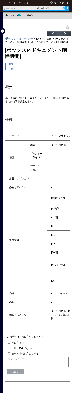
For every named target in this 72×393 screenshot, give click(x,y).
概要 (11, 64)
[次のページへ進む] (65, 34)
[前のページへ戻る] (53, 34)
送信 (15, 371)
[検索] (67, 8)
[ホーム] (7, 38)
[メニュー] (4, 3)
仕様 (11, 69)
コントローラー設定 (22, 38)
